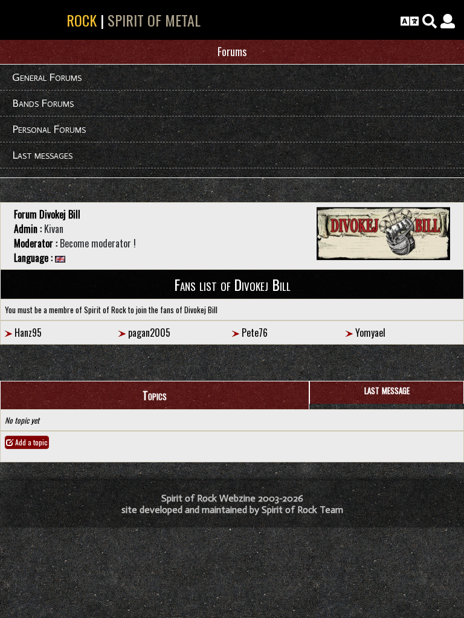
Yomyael (370, 332)
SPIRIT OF (53, 20)
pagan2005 (149, 332)
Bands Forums (43, 103)
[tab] (232, 52)
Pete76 (255, 332)
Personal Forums (49, 129)
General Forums (47, 77)
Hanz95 (28, 332)
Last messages (42, 155)
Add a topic (30, 442)
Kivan (53, 228)
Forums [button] (232, 51)
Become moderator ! (98, 243)
